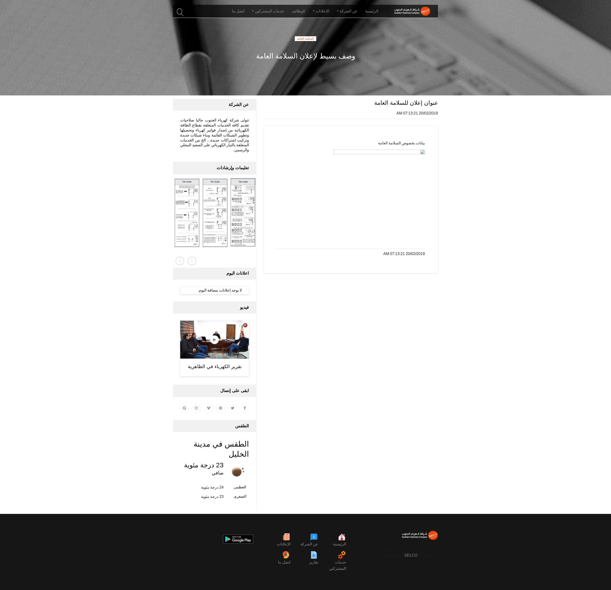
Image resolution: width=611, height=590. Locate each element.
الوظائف (298, 11)
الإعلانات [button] (322, 11)
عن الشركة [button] (349, 11)
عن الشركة (309, 544)
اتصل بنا (238, 11)
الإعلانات (283, 544)
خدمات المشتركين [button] (269, 11)
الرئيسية (371, 11)
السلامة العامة (305, 38)
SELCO (410, 555)
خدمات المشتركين (337, 565)
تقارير (313, 562)
